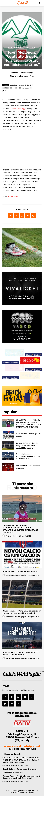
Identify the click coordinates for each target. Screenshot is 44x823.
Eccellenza (7, 772)
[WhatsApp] (22, 215)
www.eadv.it (12, 746)
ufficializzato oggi (17, 109)
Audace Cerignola (9, 765)
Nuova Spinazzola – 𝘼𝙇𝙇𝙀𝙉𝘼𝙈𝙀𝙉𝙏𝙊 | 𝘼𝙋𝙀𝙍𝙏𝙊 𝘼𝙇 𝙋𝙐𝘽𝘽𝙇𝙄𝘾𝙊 (28, 456)
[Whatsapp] (31, 697)
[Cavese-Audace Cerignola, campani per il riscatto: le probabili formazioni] (8, 445)
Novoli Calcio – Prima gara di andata (19, 571)
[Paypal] (18, 703)
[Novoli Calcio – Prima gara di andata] (8, 435)
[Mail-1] (11, 703)
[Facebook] (10, 215)
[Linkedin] (27, 215)
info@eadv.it (31, 746)
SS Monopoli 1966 (26, 88)
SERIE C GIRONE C (10, 88)
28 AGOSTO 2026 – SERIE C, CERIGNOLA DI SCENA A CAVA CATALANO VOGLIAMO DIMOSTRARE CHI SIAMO (28, 423)
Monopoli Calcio (25, 85)
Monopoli (31, 47)
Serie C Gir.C (15, 47)
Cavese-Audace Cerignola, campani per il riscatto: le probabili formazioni (27, 445)
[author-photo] (4, 535)
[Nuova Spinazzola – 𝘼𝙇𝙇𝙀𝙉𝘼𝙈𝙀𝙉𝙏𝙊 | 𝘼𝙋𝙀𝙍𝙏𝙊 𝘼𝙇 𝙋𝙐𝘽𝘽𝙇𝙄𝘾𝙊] (8, 456)
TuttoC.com (13, 197)
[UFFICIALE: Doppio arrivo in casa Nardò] (8, 467)
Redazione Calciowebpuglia (22, 72)
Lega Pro (13, 85)
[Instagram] (18, 697)
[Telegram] (33, 215)
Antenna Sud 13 (11, 536)
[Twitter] (16, 215)
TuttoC (6, 91)
